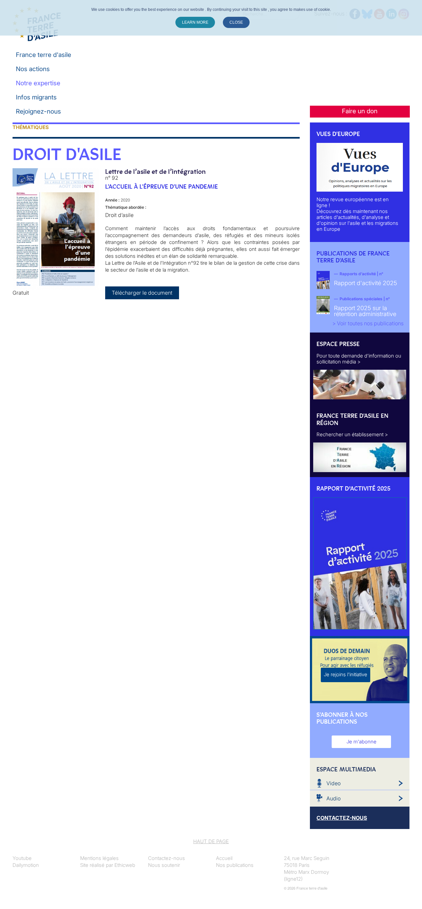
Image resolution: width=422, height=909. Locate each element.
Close (236, 22)
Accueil (224, 858)
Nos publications (235, 865)
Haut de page (211, 841)
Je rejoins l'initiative (345, 674)
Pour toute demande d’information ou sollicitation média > (358, 359)
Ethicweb (124, 865)
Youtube (22, 858)
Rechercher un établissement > (352, 434)
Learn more (195, 22)
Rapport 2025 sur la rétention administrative (365, 311)
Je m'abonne (362, 741)
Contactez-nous (166, 858)
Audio (333, 798)
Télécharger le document (142, 292)
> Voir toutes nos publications (368, 323)
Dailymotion (26, 865)
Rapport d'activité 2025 (365, 283)
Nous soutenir (164, 865)
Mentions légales (99, 858)
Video (333, 783)
